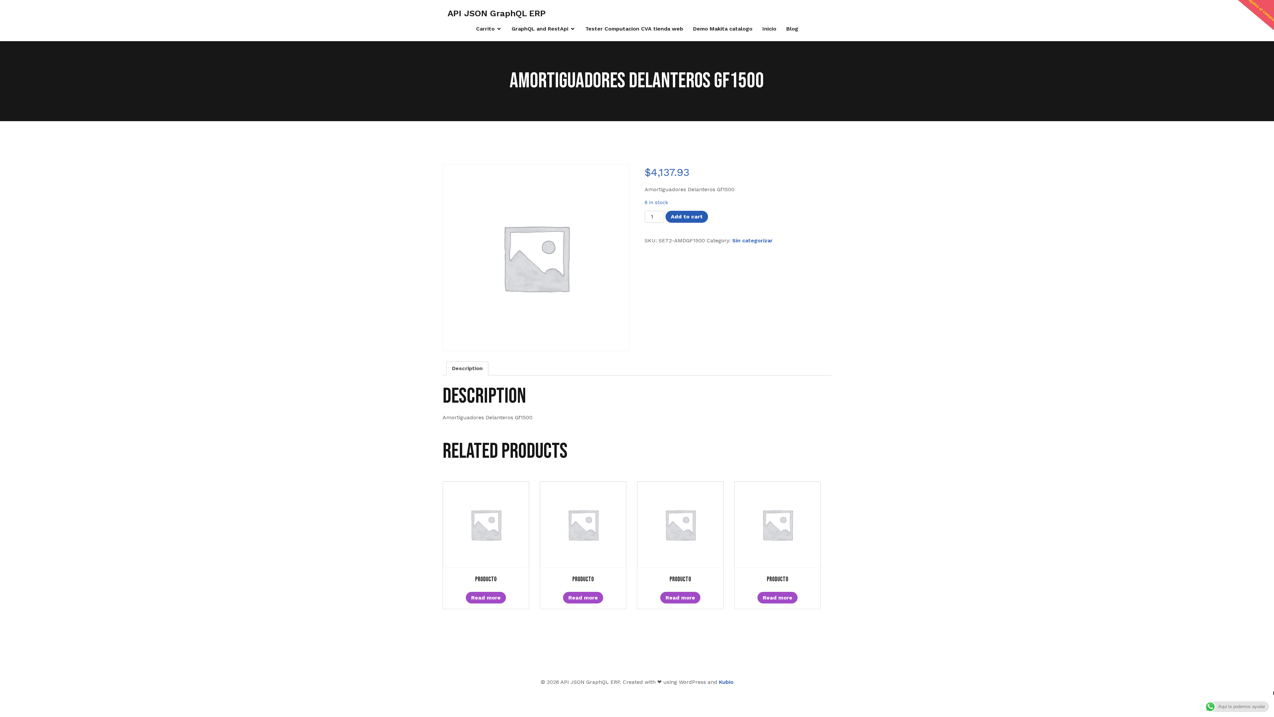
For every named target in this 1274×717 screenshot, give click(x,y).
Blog (792, 29)
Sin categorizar (752, 240)
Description (467, 368)
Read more (486, 598)
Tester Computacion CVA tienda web (634, 29)
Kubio (726, 682)
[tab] (467, 368)
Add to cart (687, 216)
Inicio (769, 29)
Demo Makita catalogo (722, 29)
